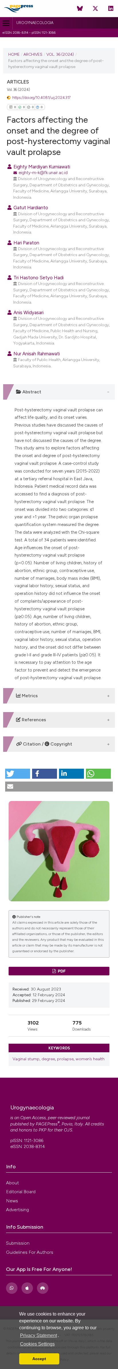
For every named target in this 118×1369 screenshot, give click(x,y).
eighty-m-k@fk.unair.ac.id (43, 172)
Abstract (31, 391)
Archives (32, 54)
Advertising (17, 1209)
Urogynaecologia (34, 23)
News (12, 1200)
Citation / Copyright (47, 744)
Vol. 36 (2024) (60, 54)
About (12, 1182)
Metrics (29, 695)
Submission (18, 1243)
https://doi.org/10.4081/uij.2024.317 (41, 97)
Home (14, 54)
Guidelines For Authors (29, 1252)
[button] (17, 774)
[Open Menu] (6, 23)
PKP (42, 1130)
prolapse (65, 1059)
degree (48, 1059)
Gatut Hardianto (30, 207)
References (33, 719)
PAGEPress (47, 1124)
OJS (68, 1130)
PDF (61, 971)
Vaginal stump (26, 1059)
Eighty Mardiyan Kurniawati (41, 167)
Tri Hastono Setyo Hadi (38, 277)
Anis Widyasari (28, 312)
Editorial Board (21, 1191)
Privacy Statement (38, 1335)
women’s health (90, 1059)
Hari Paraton (25, 243)
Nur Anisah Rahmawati (36, 353)
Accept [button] (39, 1358)
